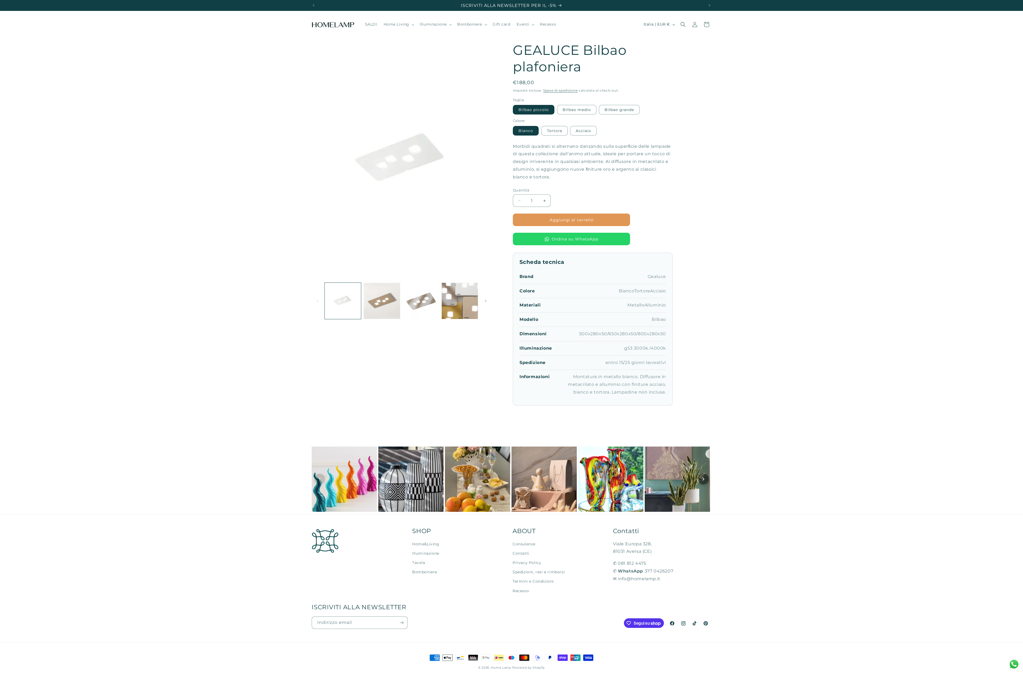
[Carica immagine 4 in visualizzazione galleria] (460, 301)
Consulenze (524, 544)
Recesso (521, 590)
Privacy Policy (527, 562)
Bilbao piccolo (533, 109)
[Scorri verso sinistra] (317, 301)
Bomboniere (424, 572)
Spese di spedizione (560, 90)
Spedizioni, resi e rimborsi (539, 572)
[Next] (703, 479)
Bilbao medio (577, 109)
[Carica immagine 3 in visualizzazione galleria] (421, 301)
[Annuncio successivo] (709, 5)
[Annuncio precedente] (313, 5)
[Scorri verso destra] (486, 301)
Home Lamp (501, 667)
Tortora (554, 130)
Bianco (525, 130)
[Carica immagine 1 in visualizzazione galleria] (343, 301)
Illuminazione (425, 553)
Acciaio (583, 130)
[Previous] (319, 479)
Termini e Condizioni (533, 581)
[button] (398, 24)
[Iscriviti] (401, 622)
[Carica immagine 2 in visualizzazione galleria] (382, 301)
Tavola (418, 562)
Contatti (521, 553)
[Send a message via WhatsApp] (1014, 664)
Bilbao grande (619, 109)
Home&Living (425, 544)
